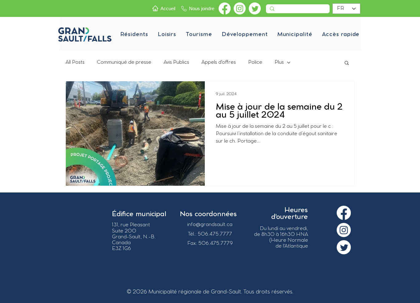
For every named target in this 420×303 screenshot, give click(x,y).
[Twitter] (255, 8)
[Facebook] (225, 8)
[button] (134, 34)
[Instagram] (240, 8)
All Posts (75, 62)
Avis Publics (176, 62)
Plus (279, 62)
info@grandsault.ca (209, 224)
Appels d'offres (218, 62)
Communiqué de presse (124, 62)
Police (255, 62)
